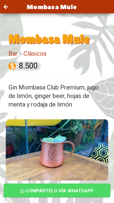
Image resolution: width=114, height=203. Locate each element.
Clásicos (35, 53)
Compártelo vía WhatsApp (59, 191)
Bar (13, 53)
